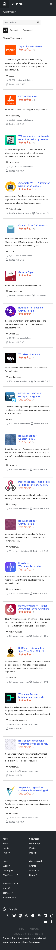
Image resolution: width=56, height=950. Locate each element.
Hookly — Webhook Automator (30, 565)
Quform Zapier (26, 272)
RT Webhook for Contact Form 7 (27, 437)
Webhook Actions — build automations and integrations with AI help (31, 696)
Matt (6, 888)
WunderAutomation (29, 354)
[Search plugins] (38, 22)
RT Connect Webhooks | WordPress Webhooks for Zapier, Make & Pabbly (32, 742)
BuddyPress (10, 897)
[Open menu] (52, 4)
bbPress (8, 893)
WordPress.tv (10, 875)
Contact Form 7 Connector (33, 225)
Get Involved (35, 861)
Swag (33, 875)
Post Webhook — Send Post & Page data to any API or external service (34, 483)
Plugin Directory (9, 12)
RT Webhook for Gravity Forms (27, 522)
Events (32, 865)
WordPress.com (11, 883)
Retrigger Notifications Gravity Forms (30, 309)
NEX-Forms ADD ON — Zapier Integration (29, 395)
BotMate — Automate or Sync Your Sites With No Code (31, 650)
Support (6, 865)
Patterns (33, 852)
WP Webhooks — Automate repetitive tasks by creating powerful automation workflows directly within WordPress (33, 138)
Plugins (32, 848)
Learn (5, 861)
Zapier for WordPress (30, 46)
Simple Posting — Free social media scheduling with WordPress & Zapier (34, 789)
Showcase (34, 838)
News (5, 843)
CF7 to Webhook (27, 96)
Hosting (6, 848)
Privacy (6, 852)
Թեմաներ (34, 843)
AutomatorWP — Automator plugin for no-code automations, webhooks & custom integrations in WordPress (34, 185)
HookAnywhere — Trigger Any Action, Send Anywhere (33, 607)
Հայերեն (13, 909)
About (5, 838)
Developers (8, 870)
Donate (34, 870)
